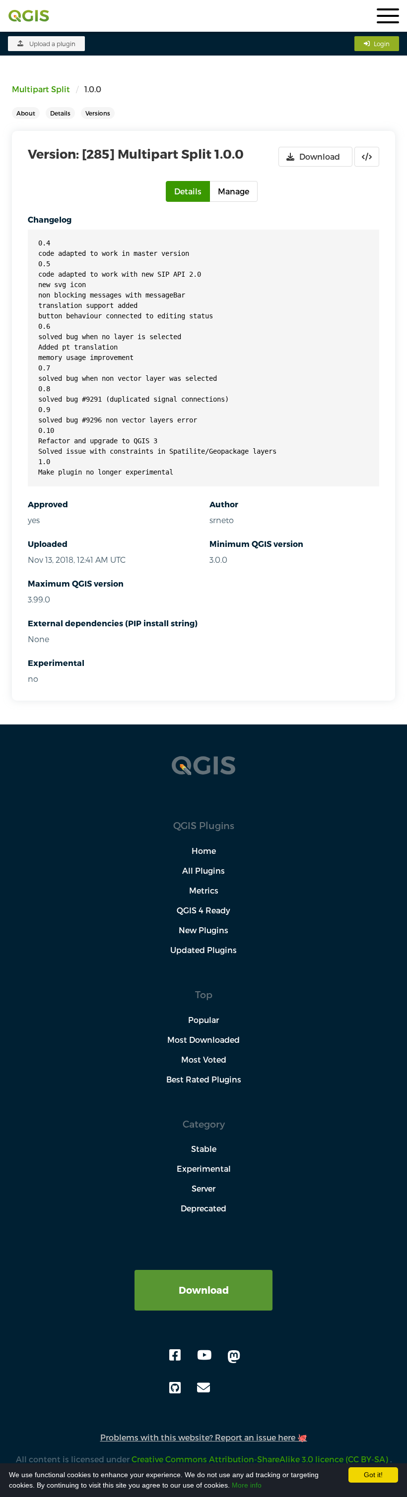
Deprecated (203, 1208)
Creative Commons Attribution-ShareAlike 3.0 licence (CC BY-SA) (261, 1459)
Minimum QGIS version (256, 543)
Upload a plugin (52, 43)
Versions (97, 113)
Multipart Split (41, 89)
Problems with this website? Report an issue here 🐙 (203, 1437)
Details (60, 113)
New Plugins (203, 930)
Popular (203, 1019)
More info (247, 1485)
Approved (48, 504)
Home (204, 850)
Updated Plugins (203, 950)
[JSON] (366, 157)
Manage (233, 191)
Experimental (56, 662)
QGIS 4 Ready (203, 910)
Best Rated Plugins (203, 1079)
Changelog (49, 219)
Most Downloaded (203, 1039)
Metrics (203, 890)
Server (203, 1188)
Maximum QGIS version (76, 583)
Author (223, 504)
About (25, 113)
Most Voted (203, 1059)
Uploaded (48, 543)
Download (204, 1290)
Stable (203, 1148)
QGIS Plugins (203, 825)
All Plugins (203, 870)
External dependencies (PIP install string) (113, 623)
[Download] (203, 1275)
